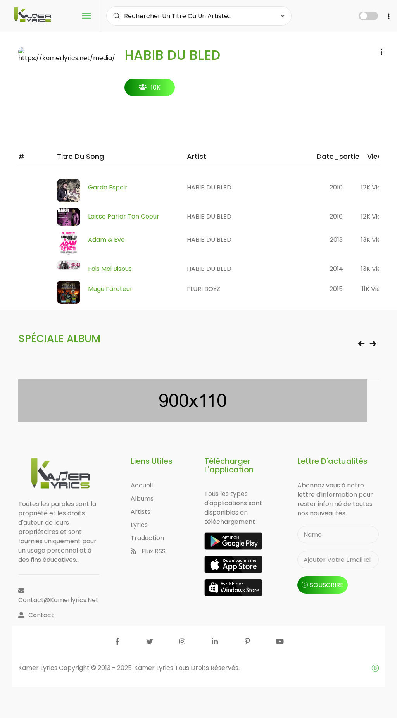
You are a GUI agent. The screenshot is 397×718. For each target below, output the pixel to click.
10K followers (150, 89)
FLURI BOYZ (203, 288)
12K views (375, 187)
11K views (375, 288)
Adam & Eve (106, 239)
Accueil (142, 485)
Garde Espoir (108, 187)
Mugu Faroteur (110, 288)
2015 (336, 288)
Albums (142, 498)
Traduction (147, 538)
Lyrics (139, 524)
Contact (41, 615)
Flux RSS (153, 551)
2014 (336, 268)
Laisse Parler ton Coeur (123, 216)
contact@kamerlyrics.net (58, 600)
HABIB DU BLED (209, 187)
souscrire (326, 584)
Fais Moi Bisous (110, 268)
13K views (375, 239)
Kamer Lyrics (154, 667)
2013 (336, 239)
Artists (140, 511)
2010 (336, 187)
